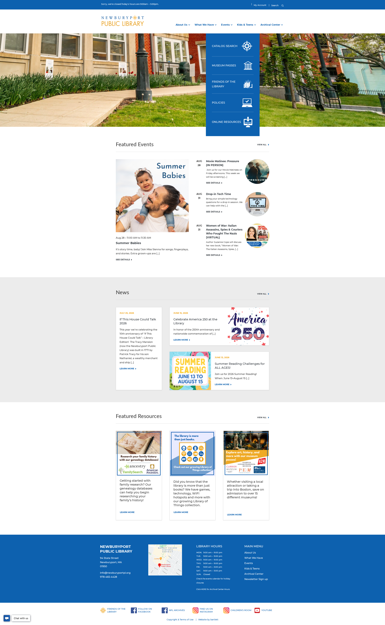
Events (225, 24)
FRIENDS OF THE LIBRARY (116, 610)
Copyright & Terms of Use (180, 619)
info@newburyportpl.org (115, 572)
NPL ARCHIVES (177, 610)
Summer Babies (128, 243)
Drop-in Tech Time (218, 194)
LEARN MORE (127, 368)
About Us (181, 24)
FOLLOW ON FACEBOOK (145, 610)
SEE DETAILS (123, 259)
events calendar (213, 579)
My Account (260, 5)
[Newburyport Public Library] (122, 21)
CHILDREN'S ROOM (241, 610)
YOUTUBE (266, 610)
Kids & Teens (245, 24)
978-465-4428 (108, 576)
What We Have (204, 24)
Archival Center (270, 24)
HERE (203, 589)
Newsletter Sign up (256, 579)
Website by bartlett (208, 619)
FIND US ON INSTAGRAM (206, 610)
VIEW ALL (261, 144)
